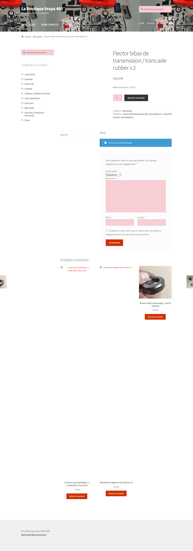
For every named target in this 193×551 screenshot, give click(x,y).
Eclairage (29, 79)
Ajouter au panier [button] (76, 496)
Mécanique (37, 36)
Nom (109, 217)
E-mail (141, 217)
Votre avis (111, 178)
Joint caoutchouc (32, 98)
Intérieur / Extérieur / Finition (37, 93)
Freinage (28, 88)
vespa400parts (127, 117)
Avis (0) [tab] (64, 134)
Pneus (27, 120)
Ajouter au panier (136, 97)
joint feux (29, 103)
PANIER (69, 24)
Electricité (29, 83)
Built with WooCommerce (33, 534)
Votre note (112, 171)
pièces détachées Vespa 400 (135, 114)
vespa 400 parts (155, 114)
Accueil (28, 36)
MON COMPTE (50, 24)
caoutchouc (30, 74)
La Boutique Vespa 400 (42, 8)
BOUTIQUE (28, 24)
